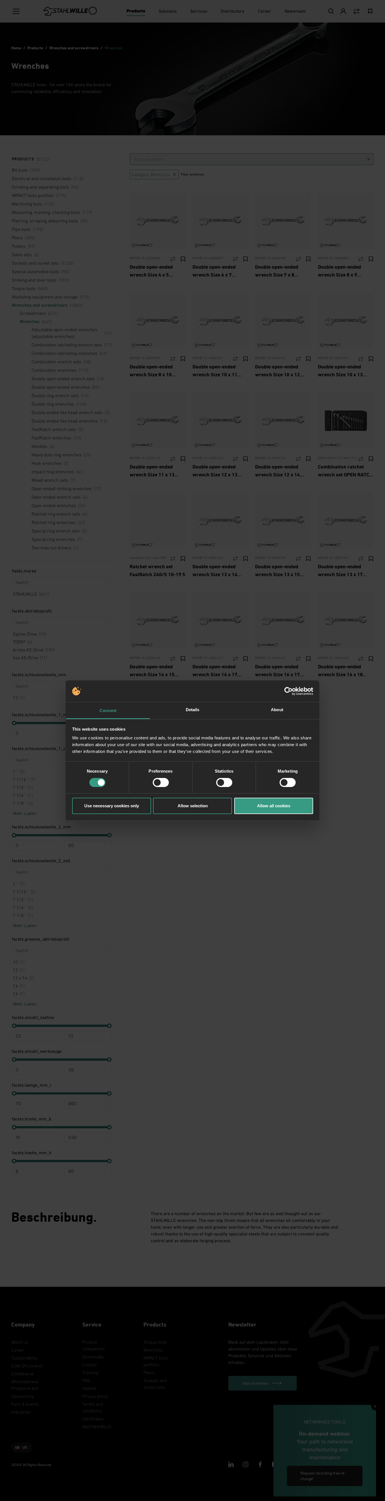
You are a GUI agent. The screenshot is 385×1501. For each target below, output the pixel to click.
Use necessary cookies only (111, 805)
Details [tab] (193, 709)
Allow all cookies (273, 805)
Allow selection (193, 805)
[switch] (161, 782)
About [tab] (277, 709)
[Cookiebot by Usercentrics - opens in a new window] (288, 691)
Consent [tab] (107, 710)
